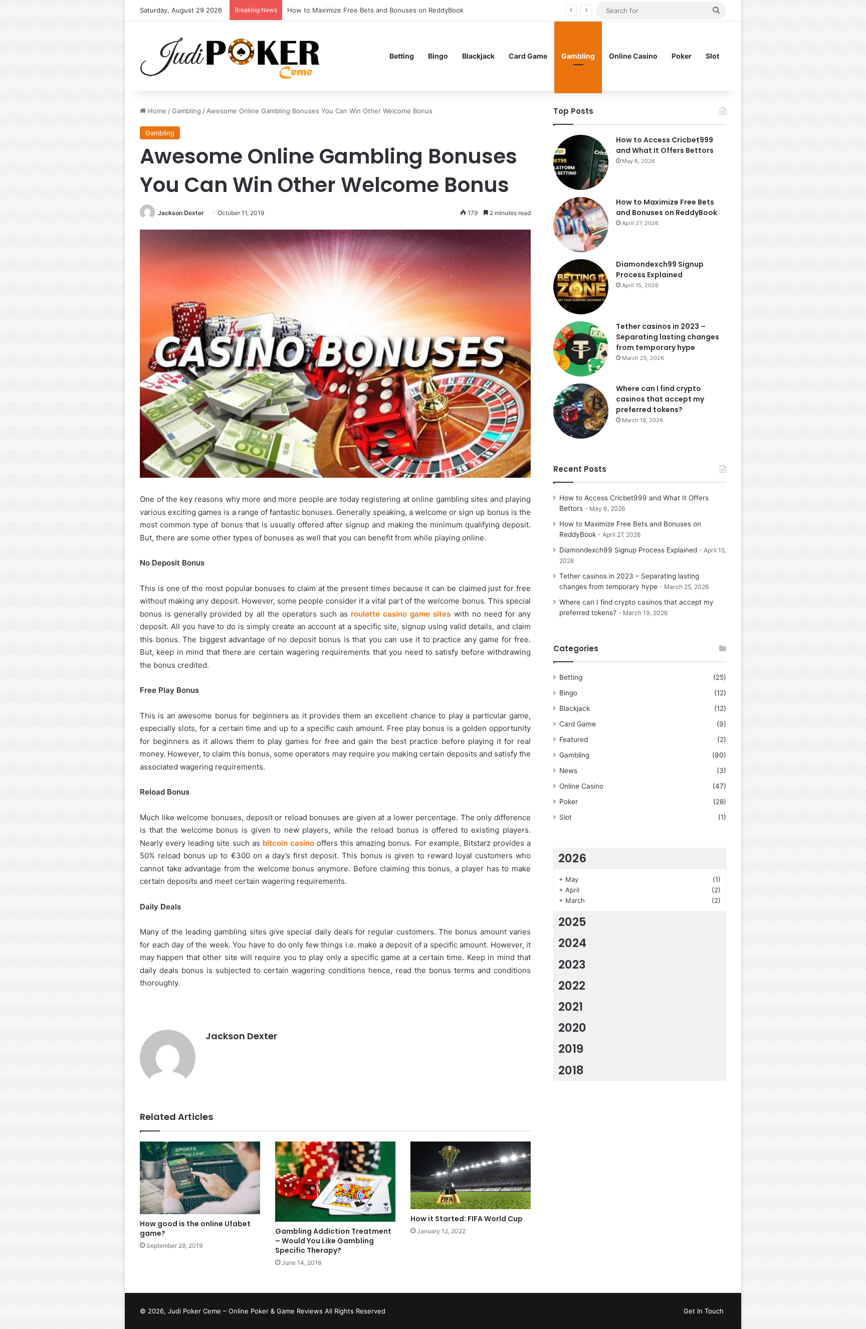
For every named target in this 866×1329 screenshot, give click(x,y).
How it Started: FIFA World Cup (466, 1219)
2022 (571, 986)
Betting (401, 56)
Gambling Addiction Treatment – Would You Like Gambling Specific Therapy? (333, 1240)
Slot (712, 56)
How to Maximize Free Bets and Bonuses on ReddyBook (666, 207)
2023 (572, 965)
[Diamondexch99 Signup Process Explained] (580, 286)
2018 (571, 1070)
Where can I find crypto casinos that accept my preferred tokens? (660, 399)
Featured (573, 739)
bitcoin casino (288, 843)
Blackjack (478, 56)
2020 (572, 1028)
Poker (682, 56)
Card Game (528, 56)
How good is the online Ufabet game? (195, 1228)
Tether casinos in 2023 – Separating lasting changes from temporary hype (667, 336)
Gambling (578, 56)
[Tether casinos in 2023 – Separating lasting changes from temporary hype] (580, 348)
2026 (572, 858)
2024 (572, 943)
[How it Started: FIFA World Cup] (470, 1175)
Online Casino (633, 56)
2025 (572, 922)
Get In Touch (704, 1311)
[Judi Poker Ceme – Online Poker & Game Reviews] (234, 56)
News (568, 771)
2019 (570, 1049)
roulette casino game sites (401, 614)
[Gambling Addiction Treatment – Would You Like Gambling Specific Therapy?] (335, 1182)
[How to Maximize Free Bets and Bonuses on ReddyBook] (580, 224)
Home (156, 111)
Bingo (438, 56)
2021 (570, 1007)
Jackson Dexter (181, 213)
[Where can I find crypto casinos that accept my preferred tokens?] (580, 411)
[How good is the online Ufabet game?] (200, 1178)
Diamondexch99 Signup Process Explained (353, 10)
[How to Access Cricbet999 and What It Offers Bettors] (580, 162)
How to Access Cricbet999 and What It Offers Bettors (665, 145)
